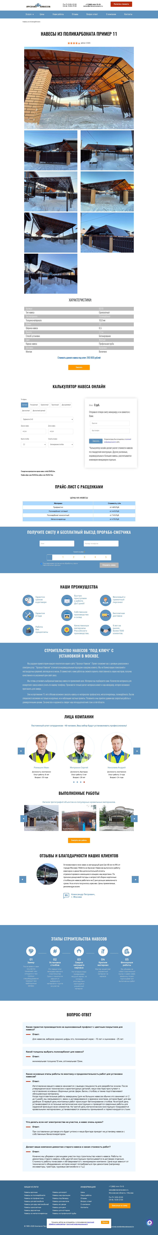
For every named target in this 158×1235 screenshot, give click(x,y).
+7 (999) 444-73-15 (93, 4)
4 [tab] (84, 782)
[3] (84, 557)
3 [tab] (80, 782)
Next (136, 751)
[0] (52, 557)
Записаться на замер (119, 1206)
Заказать (79, 367)
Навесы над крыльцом (61, 1195)
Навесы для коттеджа (61, 1210)
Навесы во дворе (59, 1204)
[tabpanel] (41, 755)
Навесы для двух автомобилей (36, 1204)
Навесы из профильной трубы (64, 1213)
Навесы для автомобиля (34, 1201)
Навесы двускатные (32, 1210)
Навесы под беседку (60, 1198)
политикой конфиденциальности (77, 1224)
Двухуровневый (66, 405)
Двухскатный (26, 411)
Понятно (105, 1222)
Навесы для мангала (60, 1201)
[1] (63, 557)
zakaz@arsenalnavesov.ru (93, 6)
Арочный (24, 405)
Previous (21, 751)
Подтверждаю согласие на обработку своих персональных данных (60, 564)
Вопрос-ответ (92, 14)
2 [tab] (77, 782)
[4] (95, 557)
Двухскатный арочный (39, 411)
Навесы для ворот (59, 1192)
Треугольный (55, 405)
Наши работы (58, 14)
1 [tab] (73, 782)
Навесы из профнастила (34, 1198)
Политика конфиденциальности (121, 1226)
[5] (105, 557)
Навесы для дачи (59, 1207)
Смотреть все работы (79, 840)
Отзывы (75, 14)
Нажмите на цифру (79, 552)
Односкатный (44, 405)
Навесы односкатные (32, 1207)
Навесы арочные (30, 1192)
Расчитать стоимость (121, 4)
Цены (42, 14)
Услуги (28, 14)
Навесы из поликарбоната (34, 1195)
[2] (73, 557)
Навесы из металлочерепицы (35, 1213)
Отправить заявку (109, 565)
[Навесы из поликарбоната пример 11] (79, 88)
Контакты (128, 14)
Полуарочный (34, 405)
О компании (111, 14)
